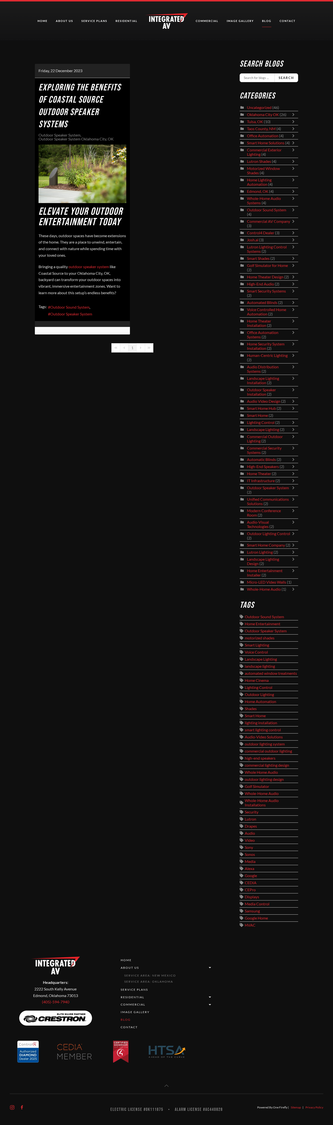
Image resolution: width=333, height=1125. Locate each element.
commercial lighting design (267, 765)
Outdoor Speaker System (59, 135)
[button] (166, 1085)
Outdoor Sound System (69, 307)
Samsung (252, 911)
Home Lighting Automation (259, 182)
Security (251, 812)
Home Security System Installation (265, 346)
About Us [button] (64, 20)
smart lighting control (263, 730)
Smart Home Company (266, 545)
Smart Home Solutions (265, 143)
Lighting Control (260, 422)
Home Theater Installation (259, 323)
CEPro (250, 890)
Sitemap (296, 1107)
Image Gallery (240, 20)
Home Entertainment (262, 624)
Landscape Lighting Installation (263, 380)
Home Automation (260, 701)
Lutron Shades (259, 161)
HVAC (250, 925)
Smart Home (257, 415)
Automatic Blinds (261, 459)
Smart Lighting (257, 645)
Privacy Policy (314, 1107)
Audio (250, 833)
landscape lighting (260, 666)
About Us (130, 967)
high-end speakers (260, 758)
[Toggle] (294, 114)
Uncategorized (259, 107)
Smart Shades (258, 258)
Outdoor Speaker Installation (261, 392)
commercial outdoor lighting (268, 751)
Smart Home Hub (261, 408)
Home (43, 20)
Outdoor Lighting (259, 694)
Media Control (257, 904)
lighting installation (261, 723)
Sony (249, 847)
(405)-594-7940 (55, 1002)
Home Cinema (257, 680)
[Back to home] (166, 21)
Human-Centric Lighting (267, 355)
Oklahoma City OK (263, 114)
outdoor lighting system (265, 744)
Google (251, 875)
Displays (252, 897)
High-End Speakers (263, 466)
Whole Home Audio (261, 772)
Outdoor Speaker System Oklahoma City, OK (76, 139)
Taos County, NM (261, 129)
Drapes (251, 826)
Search (286, 78)
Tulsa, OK (255, 121)
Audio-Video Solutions (264, 737)
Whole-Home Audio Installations (262, 802)
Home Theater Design (265, 277)
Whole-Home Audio (264, 589)
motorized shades (259, 638)
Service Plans (94, 20)
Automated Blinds (262, 302)
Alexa (249, 868)
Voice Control (256, 652)
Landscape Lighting (263, 429)
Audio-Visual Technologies (258, 524)
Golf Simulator (257, 786)
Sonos (250, 854)
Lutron (250, 819)
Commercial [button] (207, 20)
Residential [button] (126, 20)
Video (250, 840)
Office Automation (262, 136)
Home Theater (259, 473)
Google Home (256, 918)
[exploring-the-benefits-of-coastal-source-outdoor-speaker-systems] (82, 174)
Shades (251, 708)
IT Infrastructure (261, 481)
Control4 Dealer (260, 233)
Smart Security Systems (266, 291)
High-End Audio (260, 284)
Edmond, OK (257, 191)
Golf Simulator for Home (267, 265)
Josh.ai (252, 240)
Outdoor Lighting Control (268, 533)
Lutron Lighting (260, 552)
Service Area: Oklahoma (148, 981)
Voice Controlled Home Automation (266, 311)
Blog (266, 20)
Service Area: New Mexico (150, 975)
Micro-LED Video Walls (266, 582)
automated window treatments (271, 673)
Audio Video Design (263, 401)
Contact (288, 20)
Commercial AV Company (268, 221)
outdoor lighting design (264, 779)
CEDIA (250, 882)
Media (250, 861)
